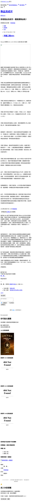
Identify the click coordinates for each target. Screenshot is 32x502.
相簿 (5, 26)
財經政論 (12, 23)
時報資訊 (14, 209)
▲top (2, 292)
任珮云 (8, 211)
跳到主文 (3, 15)
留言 (14, 284)
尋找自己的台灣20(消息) (16, 290)
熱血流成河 (7, 11)
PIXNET (7, 479)
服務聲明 (16, 481)
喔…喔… (3, 275)
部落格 (5, 27)
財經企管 (12, 288)
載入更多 (3, 295)
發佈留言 (3, 304)
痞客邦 (11, 284)
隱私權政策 (26, 479)
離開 (9, 499)
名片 (5, 29)
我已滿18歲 (3, 499)
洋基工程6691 (9, 36)
